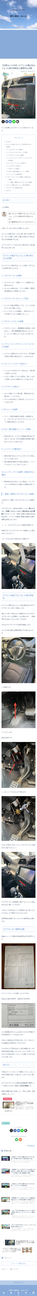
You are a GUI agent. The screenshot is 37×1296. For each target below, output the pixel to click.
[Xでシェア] (3, 121)
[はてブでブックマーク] (10, 121)
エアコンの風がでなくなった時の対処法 (18, 185)
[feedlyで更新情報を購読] (16, 1139)
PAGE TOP (19, 1282)
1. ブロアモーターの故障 (15, 149)
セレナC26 (6, 1123)
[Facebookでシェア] (6, 121)
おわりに (8, 190)
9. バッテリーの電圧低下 (15, 174)
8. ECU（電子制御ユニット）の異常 (18, 171)
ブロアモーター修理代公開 (14, 188)
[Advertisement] (18, 44)
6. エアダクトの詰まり (14, 166)
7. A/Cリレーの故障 (13, 168)
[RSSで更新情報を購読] (20, 1139)
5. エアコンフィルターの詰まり (17, 163)
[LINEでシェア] (14, 121)
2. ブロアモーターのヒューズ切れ (18, 152)
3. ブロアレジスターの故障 (16, 155)
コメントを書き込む (18, 1263)
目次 (15, 137)
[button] (17, 121)
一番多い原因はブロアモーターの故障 (20, 182)
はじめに (8, 141)
